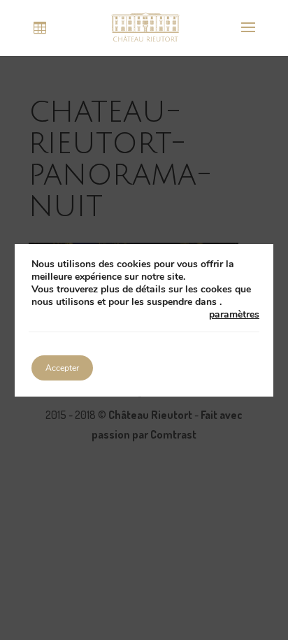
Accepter (62, 368)
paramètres (234, 314)
